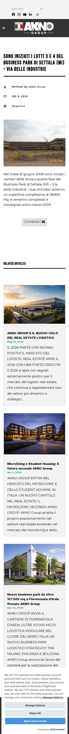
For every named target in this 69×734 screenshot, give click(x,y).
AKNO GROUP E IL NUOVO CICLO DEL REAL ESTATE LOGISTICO (32, 335)
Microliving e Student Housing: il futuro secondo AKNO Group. (33, 466)
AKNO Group (37, 86)
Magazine (18, 106)
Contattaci (32, 222)
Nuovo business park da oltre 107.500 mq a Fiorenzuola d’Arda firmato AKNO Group (33, 598)
